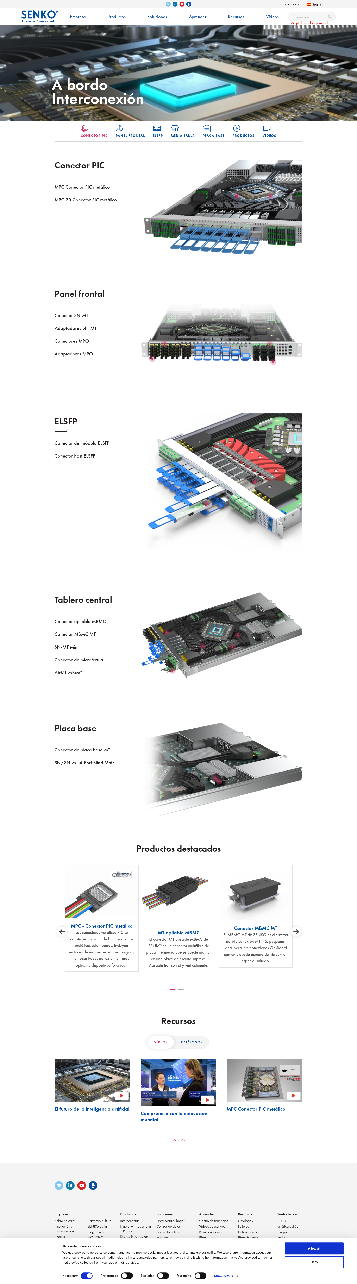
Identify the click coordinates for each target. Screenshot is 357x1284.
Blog (202, 1237)
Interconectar (129, 1220)
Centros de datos (168, 1226)
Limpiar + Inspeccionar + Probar (136, 1228)
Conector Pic (94, 135)
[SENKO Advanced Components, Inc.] (39, 13)
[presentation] (62, 932)
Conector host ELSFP (75, 456)
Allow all (314, 1248)
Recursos (245, 1213)
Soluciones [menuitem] (157, 17)
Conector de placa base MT (82, 750)
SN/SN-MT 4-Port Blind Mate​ (85, 762)
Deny (314, 1262)
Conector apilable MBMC (80, 621)
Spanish (317, 4)
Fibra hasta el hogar (170, 1220)
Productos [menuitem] (117, 17)
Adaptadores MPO (74, 354)
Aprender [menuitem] (197, 17)
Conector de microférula (79, 659)
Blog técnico (96, 1231)
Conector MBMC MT (75, 634)
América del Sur (288, 1226)
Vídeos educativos (212, 1226)
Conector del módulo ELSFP (82, 443)
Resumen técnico (211, 1231)
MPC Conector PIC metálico (82, 187)
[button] (172, 989)
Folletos (243, 1226)
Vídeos (269, 135)
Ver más (178, 1140)
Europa (282, 1231)
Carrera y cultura (99, 1220)
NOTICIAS (95, 1237)
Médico (162, 1237)
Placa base (214, 135)
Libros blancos (248, 1237)
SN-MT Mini (67, 647)
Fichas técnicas (248, 1231)
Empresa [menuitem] (78, 17)
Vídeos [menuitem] (272, 17)
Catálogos (192, 1042)
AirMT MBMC (68, 672)
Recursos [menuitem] (236, 17)
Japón (281, 1237)
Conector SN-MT (71, 315)
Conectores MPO (72, 341)
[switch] (127, 1275)
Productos (243, 135)
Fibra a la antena (168, 1231)
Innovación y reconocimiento (65, 1228)
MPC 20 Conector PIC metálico (86, 199)
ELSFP (158, 135)
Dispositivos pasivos (134, 1236)
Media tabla (183, 135)
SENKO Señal (97, 1226)
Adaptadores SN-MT (75, 328)
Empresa (61, 1213)
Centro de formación (213, 1220)
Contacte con (290, 4)
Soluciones (164, 1213)
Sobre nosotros (65, 1220)
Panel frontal (130, 135)
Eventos (60, 1236)
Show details (223, 1276)
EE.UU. (282, 1220)
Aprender (206, 1213)
